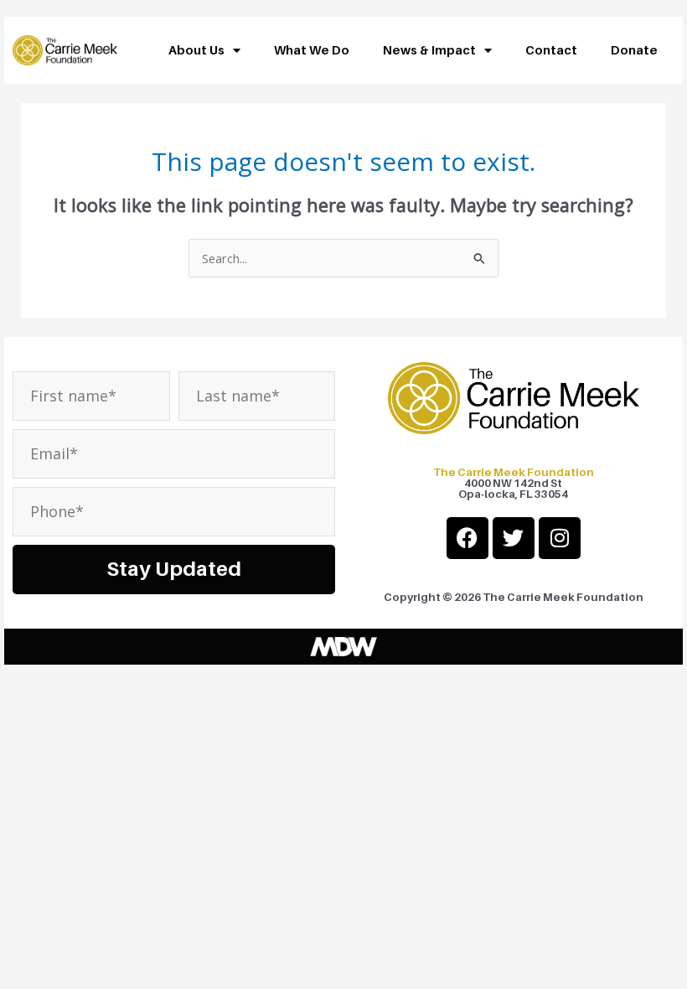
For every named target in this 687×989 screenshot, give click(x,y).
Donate (634, 50)
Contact (551, 50)
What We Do (311, 50)
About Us (196, 50)
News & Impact (429, 50)
